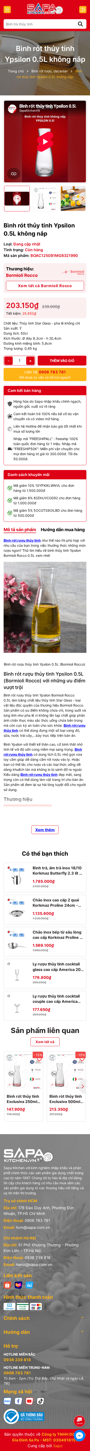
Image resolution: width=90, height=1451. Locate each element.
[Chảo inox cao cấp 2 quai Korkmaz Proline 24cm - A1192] (17, 908)
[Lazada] (18, 1285)
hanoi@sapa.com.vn (34, 1264)
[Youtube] (29, 1401)
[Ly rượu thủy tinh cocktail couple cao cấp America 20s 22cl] (17, 1004)
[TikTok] (40, 1401)
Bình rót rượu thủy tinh (22, 540)
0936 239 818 (37, 1257)
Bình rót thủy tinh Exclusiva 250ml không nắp (23, 1099)
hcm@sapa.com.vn (33, 1227)
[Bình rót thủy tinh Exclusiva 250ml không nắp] (23, 1071)
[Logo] (45, 8)
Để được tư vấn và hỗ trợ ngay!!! (45, 374)
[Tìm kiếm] (80, 24)
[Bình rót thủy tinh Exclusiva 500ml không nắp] (66, 1071)
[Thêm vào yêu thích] (39, 1059)
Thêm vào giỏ (62, 361)
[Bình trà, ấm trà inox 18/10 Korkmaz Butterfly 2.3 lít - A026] (17, 876)
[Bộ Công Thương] (45, 1416)
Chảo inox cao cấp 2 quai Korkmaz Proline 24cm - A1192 (56, 903)
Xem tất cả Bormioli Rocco (45, 285)
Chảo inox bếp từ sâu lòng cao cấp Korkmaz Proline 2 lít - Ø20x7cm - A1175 (57, 935)
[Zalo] (7, 1401)
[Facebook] (18, 1401)
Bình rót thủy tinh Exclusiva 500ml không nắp (65, 1099)
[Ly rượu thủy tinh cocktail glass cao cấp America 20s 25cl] (17, 972)
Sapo (58, 1445)
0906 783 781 (37, 1220)
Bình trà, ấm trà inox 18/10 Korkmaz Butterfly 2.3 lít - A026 (57, 870)
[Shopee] (7, 1285)
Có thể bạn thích (45, 853)
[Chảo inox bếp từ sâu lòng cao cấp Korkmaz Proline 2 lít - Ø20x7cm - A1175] (17, 940)
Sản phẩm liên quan (45, 1030)
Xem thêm (45, 829)
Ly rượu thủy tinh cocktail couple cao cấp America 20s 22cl (56, 999)
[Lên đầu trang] (79, 1408)
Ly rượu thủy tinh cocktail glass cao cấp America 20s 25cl (58, 967)
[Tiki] (29, 1285)
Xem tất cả (45, 1042)
